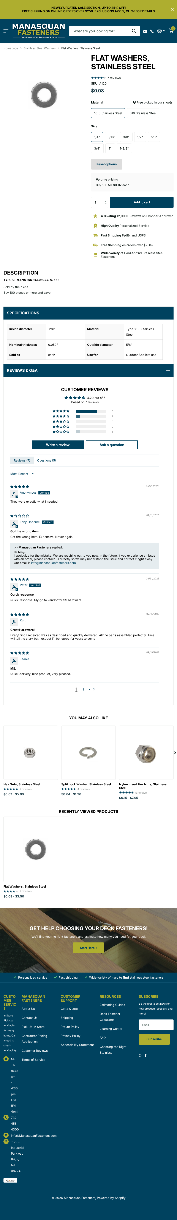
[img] (19, 486)
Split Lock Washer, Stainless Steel (86, 784)
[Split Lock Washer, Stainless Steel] (88, 753)
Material (132, 102)
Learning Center (111, 1028)
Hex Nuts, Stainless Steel (21, 784)
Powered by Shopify (111, 1198)
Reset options (106, 164)
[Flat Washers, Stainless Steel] (36, 849)
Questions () (46, 460)
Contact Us (29, 1017)
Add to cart (142, 202)
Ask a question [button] (112, 445)
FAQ (103, 1037)
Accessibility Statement (77, 1045)
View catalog (5, 31)
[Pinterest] (140, 1055)
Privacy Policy (71, 1036)
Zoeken (134, 31)
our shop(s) (166, 102)
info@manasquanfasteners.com (53, 563)
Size (94, 126)
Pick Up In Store (33, 1027)
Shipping (67, 1017)
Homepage (10, 48)
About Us (28, 1008)
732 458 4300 (15, 1123)
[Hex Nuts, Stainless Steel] (31, 753)
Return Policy (70, 1027)
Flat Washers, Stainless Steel (24, 886)
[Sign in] (161, 31)
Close (172, 9)
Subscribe (154, 1039)
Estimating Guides (112, 1005)
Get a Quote (69, 1008)
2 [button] (83, 689)
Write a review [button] (58, 445)
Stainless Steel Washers (40, 48)
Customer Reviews (35, 1050)
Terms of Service (33, 1059)
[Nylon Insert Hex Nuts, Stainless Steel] (146, 753)
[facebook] (145, 1055)
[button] (107, 198)
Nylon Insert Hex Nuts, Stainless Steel (143, 786)
